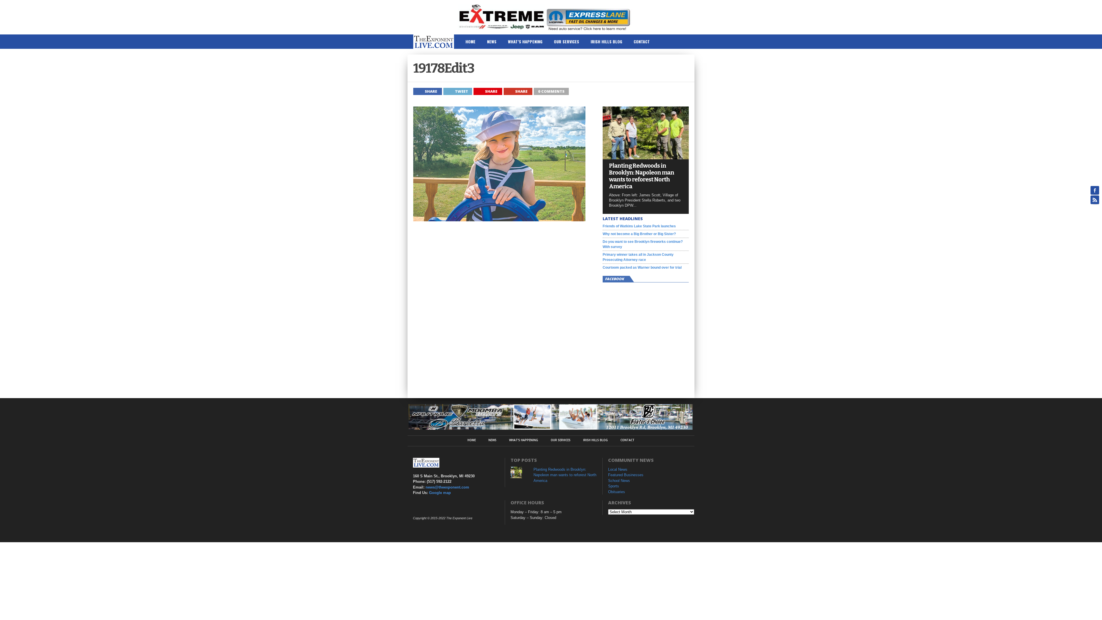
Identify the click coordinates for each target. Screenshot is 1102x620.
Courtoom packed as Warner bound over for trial (642, 268)
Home (470, 41)
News (491, 41)
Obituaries (616, 492)
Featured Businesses (625, 475)
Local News (617, 469)
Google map (440, 493)
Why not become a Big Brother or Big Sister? (639, 234)
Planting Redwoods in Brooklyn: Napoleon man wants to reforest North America (641, 176)
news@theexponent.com (447, 487)
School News (619, 480)
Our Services (566, 41)
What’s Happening (525, 41)
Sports (613, 486)
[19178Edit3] (499, 219)
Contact (642, 41)
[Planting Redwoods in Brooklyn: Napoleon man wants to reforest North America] (646, 157)
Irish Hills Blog (606, 41)
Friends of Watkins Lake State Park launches (639, 226)
